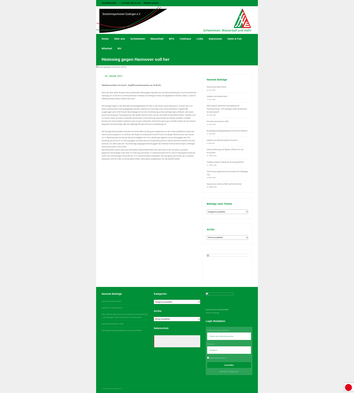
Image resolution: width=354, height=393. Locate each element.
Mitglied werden (151, 3)
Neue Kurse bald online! (216, 87)
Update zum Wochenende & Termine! (222, 140)
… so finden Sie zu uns (130, 3)
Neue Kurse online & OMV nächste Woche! (224, 184)
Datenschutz (164, 341)
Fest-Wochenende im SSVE (218, 121)
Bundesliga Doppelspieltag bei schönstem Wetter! (227, 130)
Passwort (211, 344)
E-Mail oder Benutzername (218, 330)
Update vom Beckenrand (217, 96)
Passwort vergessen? (229, 371)
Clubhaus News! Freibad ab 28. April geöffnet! (225, 162)
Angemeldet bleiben (217, 358)
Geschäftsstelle (109, 3)
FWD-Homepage (212, 312)
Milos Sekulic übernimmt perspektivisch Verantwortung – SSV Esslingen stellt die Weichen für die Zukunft (227, 108)
